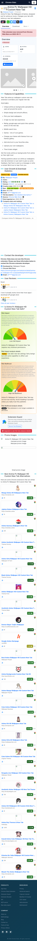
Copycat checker (25, 894)
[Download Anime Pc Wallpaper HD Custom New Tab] (10, 61)
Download (15, 26)
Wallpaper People (8, 12)
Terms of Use (5, 925)
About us (3, 914)
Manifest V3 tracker (25, 897)
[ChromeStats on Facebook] (6, 932)
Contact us (4, 922)
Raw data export (6, 905)
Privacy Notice (5, 928)
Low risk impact (12, 188)
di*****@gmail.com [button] (14, 193)
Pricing (22, 888)
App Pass (3, 888)
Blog (2, 919)
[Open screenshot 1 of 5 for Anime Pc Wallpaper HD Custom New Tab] (13, 78)
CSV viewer (23, 899)
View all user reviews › (8, 303)
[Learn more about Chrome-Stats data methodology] (23, 197)
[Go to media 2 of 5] (16, 90)
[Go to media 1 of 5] (14, 90)
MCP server (4, 902)
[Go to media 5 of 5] (23, 90)
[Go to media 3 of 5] (18, 90)
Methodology (5, 917)
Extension (18, 12)
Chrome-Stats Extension (8, 891)
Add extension (24, 902)
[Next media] (34, 78)
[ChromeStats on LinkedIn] (2, 932)
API (2, 899)
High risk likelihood (26, 188)
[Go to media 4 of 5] (21, 90)
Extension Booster (6, 897)
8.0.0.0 (11, 184)
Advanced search (25, 891)
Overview (5, 26)
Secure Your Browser (15, 426)
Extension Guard (6, 894)
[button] (2, 2)
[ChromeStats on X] (10, 932)
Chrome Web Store (15, 197)
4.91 (15, 182)
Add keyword (23, 905)
